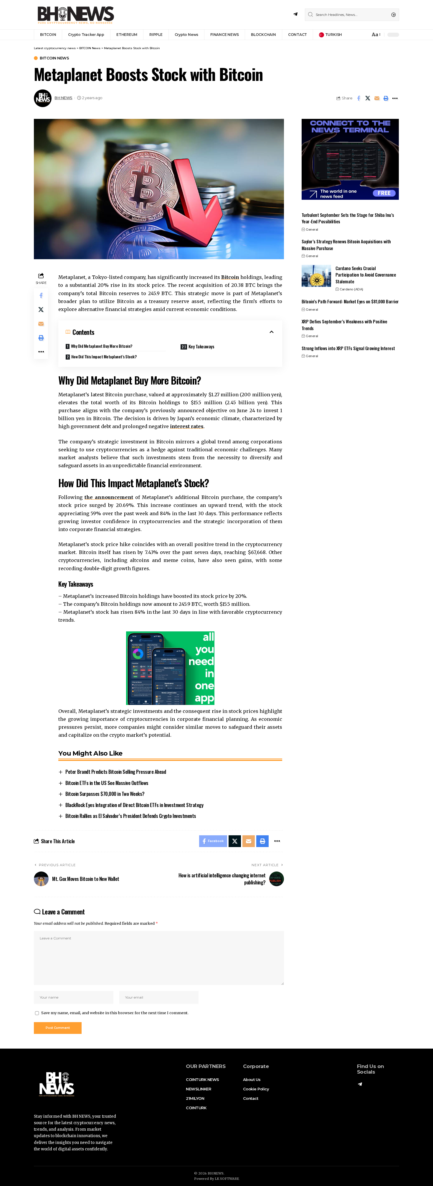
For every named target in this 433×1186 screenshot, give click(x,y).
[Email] (377, 98)
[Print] (386, 98)
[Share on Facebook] (358, 98)
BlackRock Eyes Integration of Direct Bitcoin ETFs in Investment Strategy (134, 805)
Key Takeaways (201, 346)
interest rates (187, 426)
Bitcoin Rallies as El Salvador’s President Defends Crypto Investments (130, 815)
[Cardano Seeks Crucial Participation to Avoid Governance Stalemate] (316, 276)
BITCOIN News (54, 58)
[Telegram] (295, 14)
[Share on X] (367, 98)
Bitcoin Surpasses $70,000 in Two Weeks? (105, 793)
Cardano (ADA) (351, 289)
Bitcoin (230, 277)
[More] (395, 98)
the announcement (109, 497)
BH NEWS (63, 98)
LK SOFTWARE (227, 1179)
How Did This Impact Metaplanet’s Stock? (104, 356)
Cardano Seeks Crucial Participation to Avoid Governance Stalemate (366, 275)
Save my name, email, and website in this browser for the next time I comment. (115, 1012)
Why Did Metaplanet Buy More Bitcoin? (101, 346)
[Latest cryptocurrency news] (75, 14)
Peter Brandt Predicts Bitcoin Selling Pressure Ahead (115, 771)
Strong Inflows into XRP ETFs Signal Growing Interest (348, 348)
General (312, 229)
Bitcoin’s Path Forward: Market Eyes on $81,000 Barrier (350, 301)
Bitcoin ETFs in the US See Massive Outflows (106, 782)
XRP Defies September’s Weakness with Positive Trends (344, 325)
